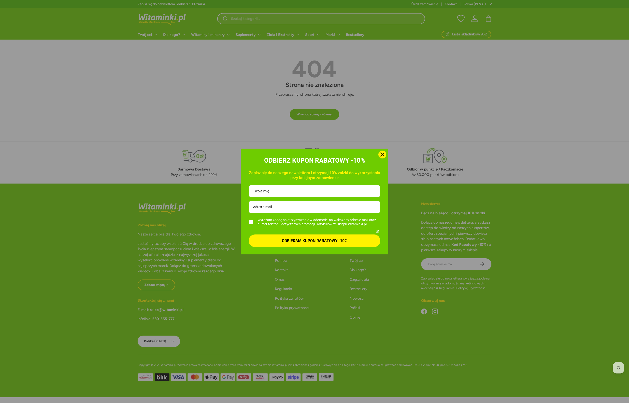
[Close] (382, 154)
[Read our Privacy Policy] (377, 231)
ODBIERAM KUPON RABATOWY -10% (314, 240)
